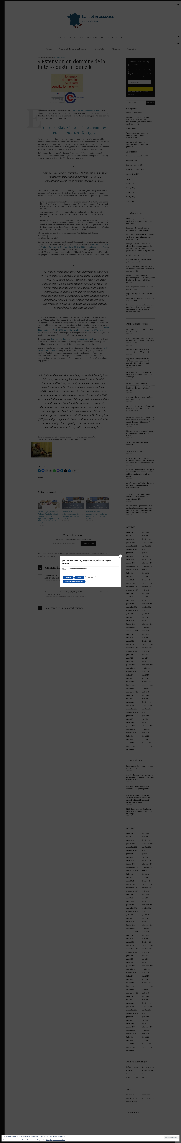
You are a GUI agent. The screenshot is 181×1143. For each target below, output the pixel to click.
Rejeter (79, 577)
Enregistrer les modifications (74, 581)
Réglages (90, 577)
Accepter (68, 577)
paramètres (65, 563)
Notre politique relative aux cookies (55, 1140)
